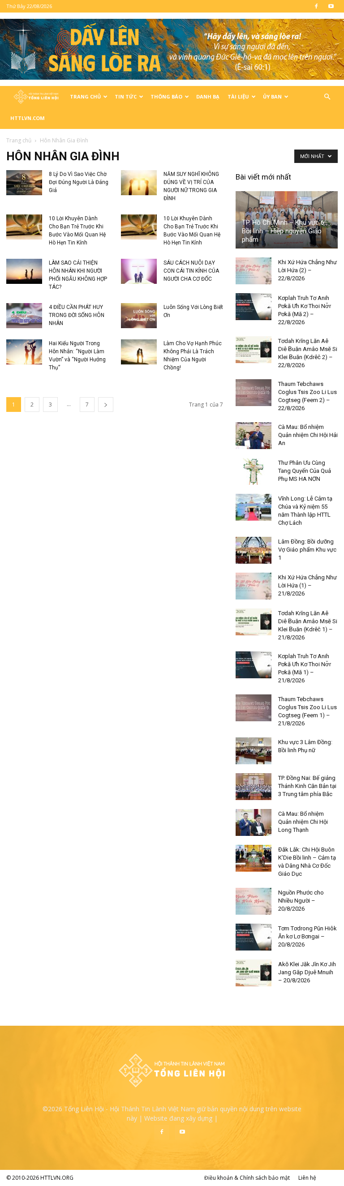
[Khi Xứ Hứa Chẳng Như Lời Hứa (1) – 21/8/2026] (253, 586)
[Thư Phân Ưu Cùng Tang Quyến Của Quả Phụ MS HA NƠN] (253, 471)
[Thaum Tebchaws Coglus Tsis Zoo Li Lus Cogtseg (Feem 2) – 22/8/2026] (253, 392)
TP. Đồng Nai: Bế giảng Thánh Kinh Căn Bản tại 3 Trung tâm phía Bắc (307, 786)
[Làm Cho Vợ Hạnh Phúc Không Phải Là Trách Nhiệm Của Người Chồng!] (139, 351)
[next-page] (105, 404)
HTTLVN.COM (27, 118)
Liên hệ (307, 1178)
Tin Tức (126, 96)
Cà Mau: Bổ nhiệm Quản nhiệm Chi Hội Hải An (308, 435)
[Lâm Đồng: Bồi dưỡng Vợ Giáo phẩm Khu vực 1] (253, 550)
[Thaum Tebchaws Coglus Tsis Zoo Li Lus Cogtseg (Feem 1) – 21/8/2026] (253, 707)
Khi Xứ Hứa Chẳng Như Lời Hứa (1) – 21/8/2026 (307, 585)
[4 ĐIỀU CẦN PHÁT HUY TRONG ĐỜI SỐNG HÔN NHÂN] (24, 315)
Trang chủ (18, 140)
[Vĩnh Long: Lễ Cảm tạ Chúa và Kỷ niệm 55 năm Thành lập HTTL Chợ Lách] (253, 507)
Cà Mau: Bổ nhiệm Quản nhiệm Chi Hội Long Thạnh (303, 821)
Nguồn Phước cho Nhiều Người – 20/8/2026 (301, 900)
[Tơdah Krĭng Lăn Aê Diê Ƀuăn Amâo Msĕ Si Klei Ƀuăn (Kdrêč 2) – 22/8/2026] (253, 349)
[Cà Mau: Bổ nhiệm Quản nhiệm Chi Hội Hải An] (253, 435)
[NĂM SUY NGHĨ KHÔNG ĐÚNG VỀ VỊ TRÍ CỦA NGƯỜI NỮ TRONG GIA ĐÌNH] (139, 182)
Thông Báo (166, 96)
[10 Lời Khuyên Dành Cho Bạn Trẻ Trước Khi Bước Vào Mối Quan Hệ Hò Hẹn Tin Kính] (24, 227)
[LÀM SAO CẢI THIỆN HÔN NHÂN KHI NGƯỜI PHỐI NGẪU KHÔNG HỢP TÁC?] (24, 271)
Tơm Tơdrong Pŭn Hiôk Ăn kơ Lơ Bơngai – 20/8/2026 (307, 936)
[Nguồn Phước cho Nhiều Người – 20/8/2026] (253, 901)
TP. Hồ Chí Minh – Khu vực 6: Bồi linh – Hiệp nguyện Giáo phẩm (284, 231)
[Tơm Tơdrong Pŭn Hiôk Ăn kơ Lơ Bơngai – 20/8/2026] (253, 937)
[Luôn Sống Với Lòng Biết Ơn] (139, 315)
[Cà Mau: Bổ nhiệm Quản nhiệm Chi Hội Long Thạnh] (253, 822)
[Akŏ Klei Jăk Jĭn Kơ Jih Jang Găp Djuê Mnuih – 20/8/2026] (253, 972)
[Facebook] (316, 6)
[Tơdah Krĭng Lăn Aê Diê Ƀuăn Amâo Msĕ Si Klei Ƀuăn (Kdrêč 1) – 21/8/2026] (253, 621)
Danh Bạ (207, 96)
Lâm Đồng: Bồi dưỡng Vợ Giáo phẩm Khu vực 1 (307, 549)
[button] (327, 97)
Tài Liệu (238, 96)
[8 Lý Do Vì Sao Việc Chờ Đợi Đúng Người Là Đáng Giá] (24, 182)
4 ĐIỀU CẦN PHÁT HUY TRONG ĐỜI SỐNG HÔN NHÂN (76, 315)
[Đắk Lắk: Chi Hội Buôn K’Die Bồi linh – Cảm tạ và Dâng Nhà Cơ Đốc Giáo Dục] (253, 858)
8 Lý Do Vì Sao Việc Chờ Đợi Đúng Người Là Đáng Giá (78, 182)
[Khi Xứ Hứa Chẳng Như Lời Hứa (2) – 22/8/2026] (253, 270)
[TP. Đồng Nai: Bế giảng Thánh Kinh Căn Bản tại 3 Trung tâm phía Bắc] (253, 786)
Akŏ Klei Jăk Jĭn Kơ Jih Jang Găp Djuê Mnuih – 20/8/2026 (307, 972)
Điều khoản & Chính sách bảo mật (247, 1178)
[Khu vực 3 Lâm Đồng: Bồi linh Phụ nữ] (253, 750)
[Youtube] (331, 6)
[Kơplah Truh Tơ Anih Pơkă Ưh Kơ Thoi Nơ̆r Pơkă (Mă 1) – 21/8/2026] (253, 664)
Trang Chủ (85, 96)
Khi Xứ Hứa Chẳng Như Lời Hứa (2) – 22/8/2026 (307, 270)
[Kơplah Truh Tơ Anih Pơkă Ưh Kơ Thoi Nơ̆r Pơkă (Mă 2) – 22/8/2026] (253, 306)
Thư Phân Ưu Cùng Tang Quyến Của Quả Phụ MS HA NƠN (304, 470)
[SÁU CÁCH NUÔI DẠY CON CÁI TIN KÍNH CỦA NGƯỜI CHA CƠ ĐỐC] (139, 271)
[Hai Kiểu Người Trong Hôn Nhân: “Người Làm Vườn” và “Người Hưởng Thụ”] (24, 351)
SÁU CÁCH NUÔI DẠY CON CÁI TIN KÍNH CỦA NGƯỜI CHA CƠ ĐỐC (191, 271)
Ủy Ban (272, 96)
